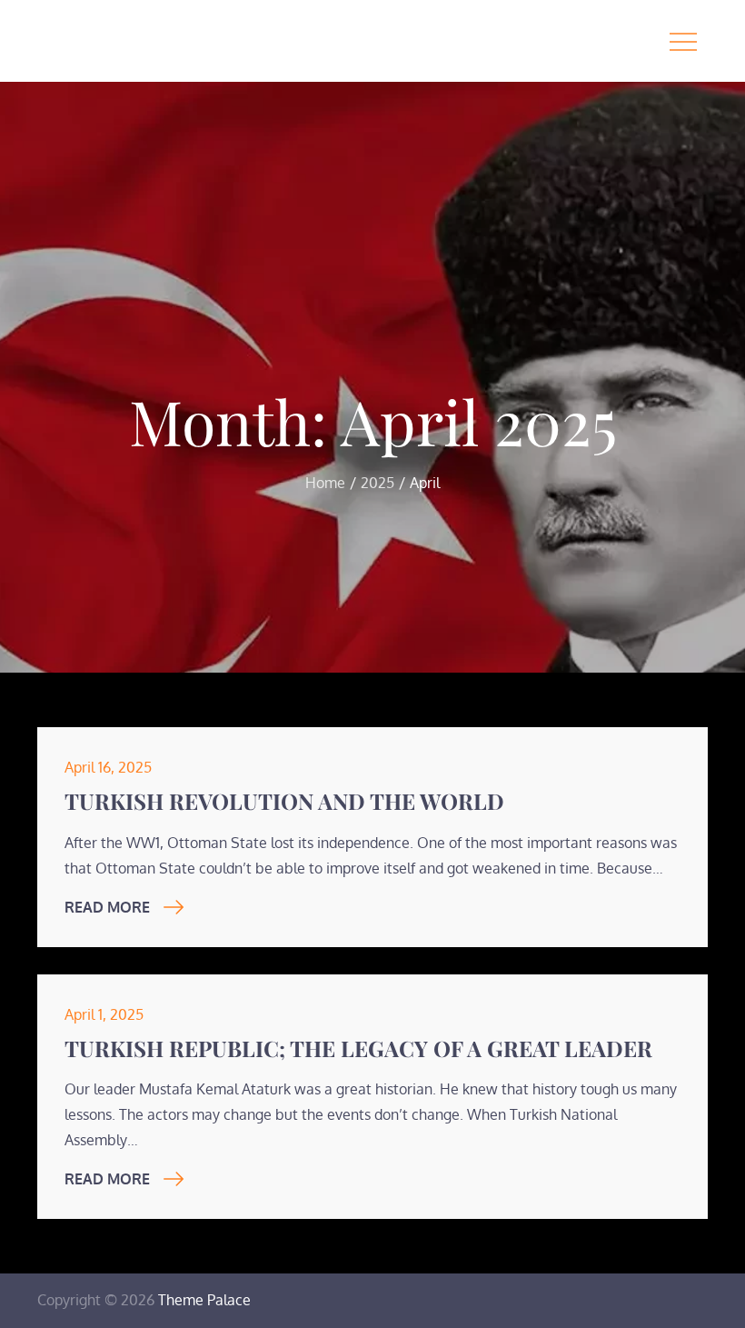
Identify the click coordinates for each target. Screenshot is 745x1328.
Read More (107, 907)
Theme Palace (204, 1300)
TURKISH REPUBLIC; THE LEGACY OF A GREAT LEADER (358, 1048)
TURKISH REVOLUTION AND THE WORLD (284, 800)
